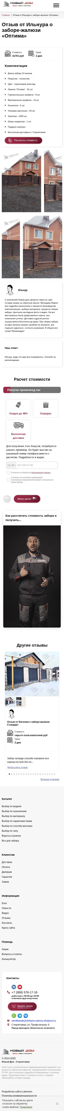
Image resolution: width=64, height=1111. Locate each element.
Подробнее (26, 1107)
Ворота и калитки (11, 836)
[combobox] (11, 465)
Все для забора (10, 840)
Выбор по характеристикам (17, 821)
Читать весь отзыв (17, 767)
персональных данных (40, 473)
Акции (5, 949)
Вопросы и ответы (12, 954)
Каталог (7, 798)
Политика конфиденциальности (19, 1095)
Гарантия (7, 877)
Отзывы (6, 918)
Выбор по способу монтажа (17, 826)
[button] (9, 774)
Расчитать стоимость (25, 140)
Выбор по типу (10, 831)
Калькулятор (9, 959)
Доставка (7, 862)
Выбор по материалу (13, 816)
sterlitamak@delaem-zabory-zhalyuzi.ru (34, 1020)
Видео (5, 913)
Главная (6, 15)
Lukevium (27, 1091)
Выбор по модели (11, 806)
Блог (4, 903)
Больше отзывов (50, 779)
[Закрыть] (57, 1103)
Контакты (7, 923)
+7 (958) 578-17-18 (24, 992)
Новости (6, 908)
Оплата (6, 867)
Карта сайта (8, 928)
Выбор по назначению (14, 811)
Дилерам (7, 872)
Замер (5, 882)
